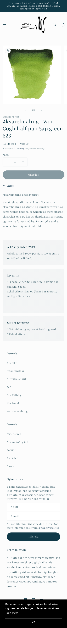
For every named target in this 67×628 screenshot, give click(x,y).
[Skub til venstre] (26, 110)
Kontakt (11, 363)
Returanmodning (17, 411)
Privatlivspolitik (17, 378)
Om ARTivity (14, 395)
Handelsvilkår (15, 370)
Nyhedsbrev (14, 433)
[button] (4, 25)
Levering (20, 149)
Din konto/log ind (17, 442)
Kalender (12, 458)
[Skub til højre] (41, 110)
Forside (11, 449)
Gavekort (12, 466)
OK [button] (33, 621)
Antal (6, 154)
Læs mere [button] (12, 613)
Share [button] (10, 185)
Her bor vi (13, 403)
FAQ (9, 387)
